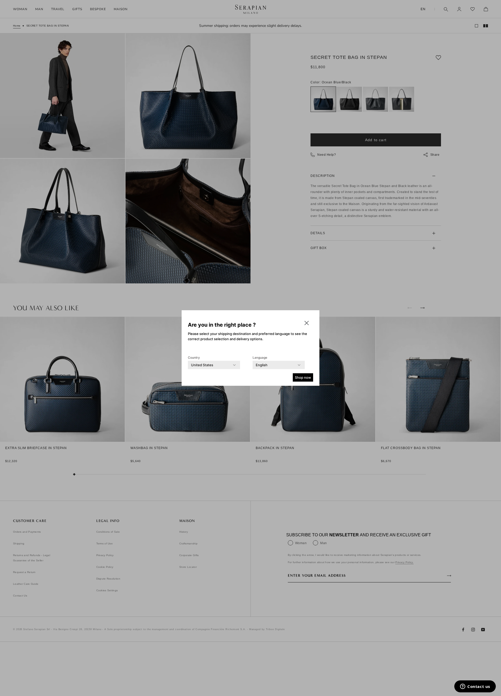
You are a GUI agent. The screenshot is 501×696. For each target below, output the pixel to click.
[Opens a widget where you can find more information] (475, 686)
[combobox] (202, 365)
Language (260, 357)
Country (194, 357)
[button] (306, 323)
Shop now (303, 377)
